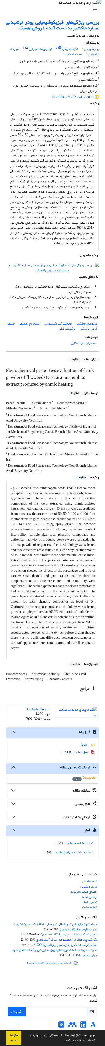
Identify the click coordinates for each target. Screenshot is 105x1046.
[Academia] (93, 1026)
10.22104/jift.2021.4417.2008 (72, 97)
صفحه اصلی (89, 881)
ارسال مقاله (89, 896)
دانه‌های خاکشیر (86, 323)
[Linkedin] (83, 1026)
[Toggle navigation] (54, 9)
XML (85, 745)
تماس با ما (90, 902)
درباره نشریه (88, 886)
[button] (63, 1041)
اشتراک (16, 1011)
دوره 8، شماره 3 (38, 709)
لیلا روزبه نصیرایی (40, 48)
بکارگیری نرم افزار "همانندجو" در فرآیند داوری (66, 939)
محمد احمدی (73, 54)
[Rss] (61, 1026)
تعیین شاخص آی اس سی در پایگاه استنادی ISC (59, 934)
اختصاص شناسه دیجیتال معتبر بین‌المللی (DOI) (66, 944)
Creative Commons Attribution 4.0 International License (58, 976)
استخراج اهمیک (30, 323)
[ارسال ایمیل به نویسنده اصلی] (26, 47)
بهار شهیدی (91, 48)
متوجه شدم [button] (14, 1037)
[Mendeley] (72, 1026)
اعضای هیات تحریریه (84, 891)
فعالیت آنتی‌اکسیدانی (58, 323)
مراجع (85, 688)
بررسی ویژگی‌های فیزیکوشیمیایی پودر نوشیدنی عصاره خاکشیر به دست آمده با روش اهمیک (52, 25)
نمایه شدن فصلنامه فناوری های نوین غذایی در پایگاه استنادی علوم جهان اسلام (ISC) (54, 952)
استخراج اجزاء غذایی (84, 342)
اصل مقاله (76, 752)
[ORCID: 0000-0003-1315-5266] (60, 47)
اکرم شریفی (70, 48)
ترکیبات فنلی (67, 328)
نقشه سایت (89, 907)
